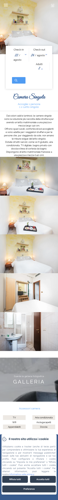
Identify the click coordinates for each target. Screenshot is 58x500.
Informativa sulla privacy (21, 474)
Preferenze (29, 489)
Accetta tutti (42, 479)
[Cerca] (18, 80)
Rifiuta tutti (15, 479)
